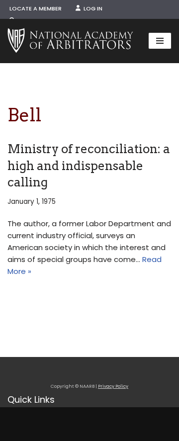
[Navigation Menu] (160, 40)
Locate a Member (35, 8)
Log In (91, 8)
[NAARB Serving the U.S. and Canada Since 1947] (70, 41)
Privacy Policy (113, 386)
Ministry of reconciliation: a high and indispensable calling (88, 165)
